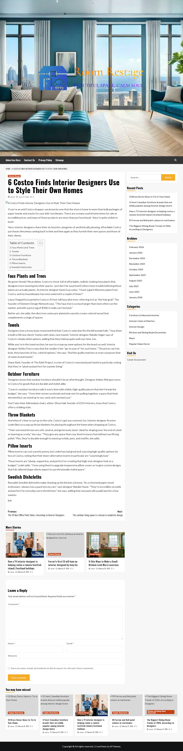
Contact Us (29, 160)
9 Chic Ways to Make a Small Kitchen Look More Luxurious (104, 563)
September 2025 (137, 275)
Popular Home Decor (139, 344)
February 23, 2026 (58, 732)
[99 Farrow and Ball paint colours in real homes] (126, 705)
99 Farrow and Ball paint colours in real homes (152, 220)
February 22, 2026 (23, 572)
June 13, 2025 (24, 197)
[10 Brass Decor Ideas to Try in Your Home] (22, 705)
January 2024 (135, 297)
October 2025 (136, 269)
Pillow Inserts (18, 263)
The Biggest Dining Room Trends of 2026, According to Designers (150, 228)
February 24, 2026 (23, 726)
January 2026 (135, 252)
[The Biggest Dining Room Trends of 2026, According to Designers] (161, 705)
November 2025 (137, 264)
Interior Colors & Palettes (142, 321)
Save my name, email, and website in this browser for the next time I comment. (52, 668)
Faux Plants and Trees (23, 247)
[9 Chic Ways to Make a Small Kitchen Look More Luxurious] (105, 545)
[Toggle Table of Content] (39, 243)
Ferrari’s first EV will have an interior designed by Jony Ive (62, 563)
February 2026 (136, 247)
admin (12, 197)
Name (12, 643)
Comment (14, 604)
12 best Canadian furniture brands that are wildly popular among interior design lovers (150, 204)
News (132, 338)
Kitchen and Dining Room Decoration (147, 332)
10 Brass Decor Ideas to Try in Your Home (149, 196)
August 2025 (135, 280)
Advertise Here (13, 160)
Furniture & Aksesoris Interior (144, 315)
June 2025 (134, 291)
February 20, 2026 (104, 568)
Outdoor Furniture (21, 255)
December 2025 (137, 258)
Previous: (36, 513)
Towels (15, 251)
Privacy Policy (45, 160)
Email (70, 643)
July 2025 (134, 286)
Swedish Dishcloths (22, 267)
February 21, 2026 (63, 568)
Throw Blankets (20, 259)
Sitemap (59, 160)
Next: (98, 513)
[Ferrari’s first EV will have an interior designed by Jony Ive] (65, 545)
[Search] (175, 159)
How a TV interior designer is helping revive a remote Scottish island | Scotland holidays (24, 565)
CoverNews (101, 746)
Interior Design (14, 176)
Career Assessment (136, 359)
